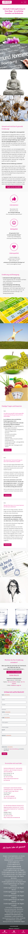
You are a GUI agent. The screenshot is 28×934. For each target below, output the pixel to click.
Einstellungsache (7, 625)
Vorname (3, 704)
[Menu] (25, 2)
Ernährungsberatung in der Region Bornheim (14, 877)
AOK (19, 856)
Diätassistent (18, 858)
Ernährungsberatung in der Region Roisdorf (14, 892)
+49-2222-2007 (9, 816)
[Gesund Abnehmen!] (14, 56)
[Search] (21, 2)
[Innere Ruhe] (14, 82)
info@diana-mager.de (15, 685)
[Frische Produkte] (14, 642)
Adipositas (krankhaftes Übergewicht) (14, 429)
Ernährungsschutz (9, 907)
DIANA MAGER (14, 675)
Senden (4, 753)
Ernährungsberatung (14, 866)
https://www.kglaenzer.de (10, 798)
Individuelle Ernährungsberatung (12, 914)
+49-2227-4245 (9, 777)
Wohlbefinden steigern (19, 921)
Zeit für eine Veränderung (9, 117)
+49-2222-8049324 (11, 682)
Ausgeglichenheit (7, 40)
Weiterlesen (8, 450)
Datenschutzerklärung (13, 749)
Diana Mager (6, 599)
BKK (6, 858)
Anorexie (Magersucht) (10, 431)
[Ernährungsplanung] (14, 388)
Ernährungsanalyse (8, 371)
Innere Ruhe (6, 92)
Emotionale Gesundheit (18, 860)
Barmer (23, 856)
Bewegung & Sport (7, 345)
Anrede (3, 699)
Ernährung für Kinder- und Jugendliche (14, 442)
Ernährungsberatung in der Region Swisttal (14, 900)
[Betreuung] (14, 310)
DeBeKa (12, 858)
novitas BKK (22, 918)
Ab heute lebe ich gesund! (9, 573)
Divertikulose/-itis (9, 440)
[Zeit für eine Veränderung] (14, 108)
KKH (22, 914)
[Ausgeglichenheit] (14, 30)
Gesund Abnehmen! (8, 66)
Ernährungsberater (14, 862)
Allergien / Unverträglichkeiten (10, 856)
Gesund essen (20, 911)
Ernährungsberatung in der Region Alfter (14, 872)
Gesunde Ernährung (10, 911)
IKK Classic (18, 912)
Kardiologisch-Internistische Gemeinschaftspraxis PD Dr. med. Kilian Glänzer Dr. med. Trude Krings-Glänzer (13, 789)
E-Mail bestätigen (5, 727)
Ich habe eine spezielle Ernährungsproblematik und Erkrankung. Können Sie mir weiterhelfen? (14, 415)
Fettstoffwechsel (20, 909)
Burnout (7, 432)
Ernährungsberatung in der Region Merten (14, 888)
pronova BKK (19, 919)
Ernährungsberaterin (14, 864)
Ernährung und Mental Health (10, 909)
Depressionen (8, 437)
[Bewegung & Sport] (14, 336)
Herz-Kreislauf (9, 912)
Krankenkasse (8, 916)
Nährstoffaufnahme (10, 919)
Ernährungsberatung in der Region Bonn (14, 874)
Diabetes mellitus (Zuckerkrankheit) (13, 439)
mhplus (17, 918)
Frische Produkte (7, 651)
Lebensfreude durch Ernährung (8, 918)
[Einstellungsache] (14, 616)
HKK (15, 912)
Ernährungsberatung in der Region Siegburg (14, 896)
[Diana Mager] (14, 590)
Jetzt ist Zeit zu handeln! (14, 672)
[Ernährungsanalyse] (14, 362)
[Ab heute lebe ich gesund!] (14, 564)
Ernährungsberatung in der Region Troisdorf (14, 904)
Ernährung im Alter (9, 443)
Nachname (4, 709)
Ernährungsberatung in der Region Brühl (14, 882)
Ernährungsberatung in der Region (14, 870)
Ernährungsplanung (8, 397)
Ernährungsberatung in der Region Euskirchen (14, 885)
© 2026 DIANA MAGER (14, 926)
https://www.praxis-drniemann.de (12, 817)
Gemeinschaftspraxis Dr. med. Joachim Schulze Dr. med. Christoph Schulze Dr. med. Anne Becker (13, 770)
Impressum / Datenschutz (14, 928)
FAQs (5, 411)
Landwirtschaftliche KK (17, 916)
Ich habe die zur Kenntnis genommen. (14, 749)
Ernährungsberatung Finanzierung (13, 868)
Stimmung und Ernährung (8, 921)
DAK (9, 858)
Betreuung (5, 319)
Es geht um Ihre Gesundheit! (14, 187)
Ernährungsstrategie (17, 907)
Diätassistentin (8, 860)
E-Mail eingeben (5, 722)
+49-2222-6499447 (10, 796)
